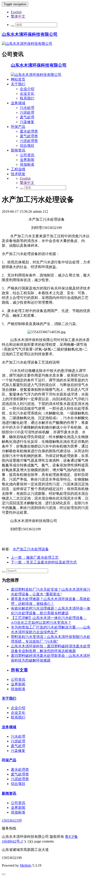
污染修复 (27, 122)
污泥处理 (27, 112)
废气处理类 (29, 136)
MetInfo (25, 865)
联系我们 (27, 98)
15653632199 (12, 820)
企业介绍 (27, 89)
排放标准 (27, 164)
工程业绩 (18, 169)
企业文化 (27, 93)
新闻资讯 (18, 150)
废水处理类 (29, 131)
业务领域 (18, 103)
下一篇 (44, 562)
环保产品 (18, 127)
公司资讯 (27, 155)
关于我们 (18, 84)
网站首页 (18, 79)
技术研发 (18, 174)
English (16, 12)
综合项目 (27, 145)
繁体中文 (18, 16)
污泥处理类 (29, 141)
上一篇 (35, 557)
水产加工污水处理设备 (31, 549)
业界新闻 (27, 160)
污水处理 (27, 108)
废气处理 (27, 117)
